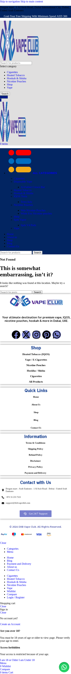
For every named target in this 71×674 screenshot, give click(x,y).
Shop (10, 84)
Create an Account (10, 624)
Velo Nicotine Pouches (33, 210)
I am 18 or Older (9, 660)
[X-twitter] (26, 334)
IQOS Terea (20, 196)
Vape (9, 87)
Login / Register (15, 597)
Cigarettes (12, 72)
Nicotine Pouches (16, 81)
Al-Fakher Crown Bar (33, 187)
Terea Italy (26, 201)
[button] (64, 667)
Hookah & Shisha (16, 78)
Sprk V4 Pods (28, 225)
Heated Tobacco (16, 75)
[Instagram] (36, 334)
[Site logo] (19, 59)
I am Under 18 (27, 660)
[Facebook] (16, 334)
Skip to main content (32, 1)
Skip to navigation (10, 1)
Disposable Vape (23, 181)
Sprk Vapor (20, 219)
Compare (12, 594)
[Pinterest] (46, 334)
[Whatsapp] (56, 334)
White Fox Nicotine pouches (36, 213)
